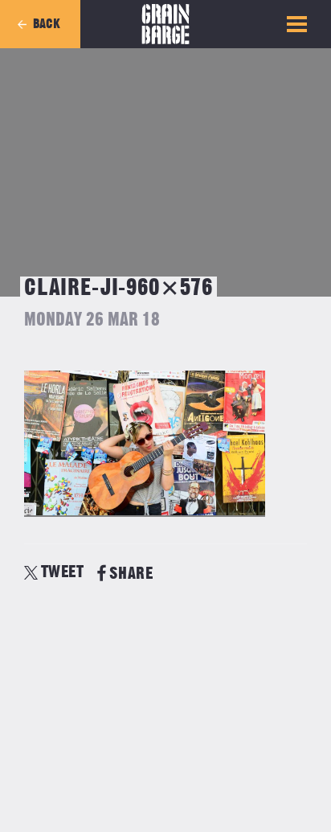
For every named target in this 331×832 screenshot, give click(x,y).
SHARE (131, 573)
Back (46, 24)
